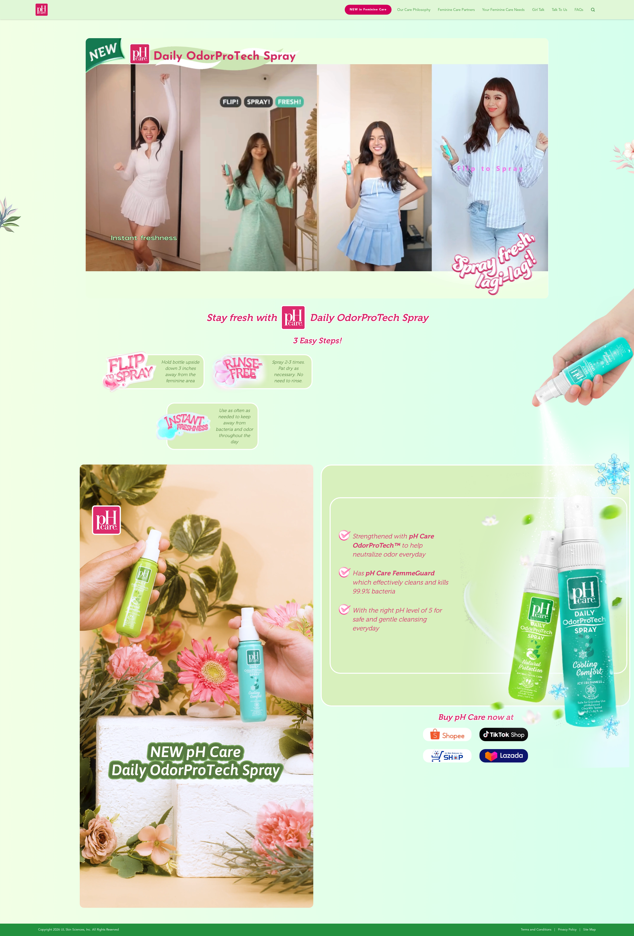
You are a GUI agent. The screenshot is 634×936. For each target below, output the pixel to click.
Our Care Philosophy (413, 10)
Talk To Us (559, 10)
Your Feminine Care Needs (503, 10)
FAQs (579, 10)
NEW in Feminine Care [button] (368, 9)
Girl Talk (538, 10)
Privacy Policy (567, 929)
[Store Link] (447, 755)
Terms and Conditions (536, 929)
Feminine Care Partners (456, 10)
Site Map (589, 929)
